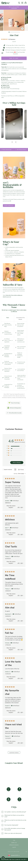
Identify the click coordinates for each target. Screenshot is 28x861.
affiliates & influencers (14, 845)
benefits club (14, 842)
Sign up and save (13, 851)
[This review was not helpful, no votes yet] (21, 507)
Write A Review (17, 462)
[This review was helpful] (18, 507)
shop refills (9, 205)
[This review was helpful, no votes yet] (18, 678)
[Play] (14, 124)
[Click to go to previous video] (12, 142)
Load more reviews (14, 752)
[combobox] (19, 473)
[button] (3, 858)
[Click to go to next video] (16, 142)
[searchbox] (8, 469)
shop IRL (14, 847)
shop (14, 840)
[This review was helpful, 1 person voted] (18, 534)
